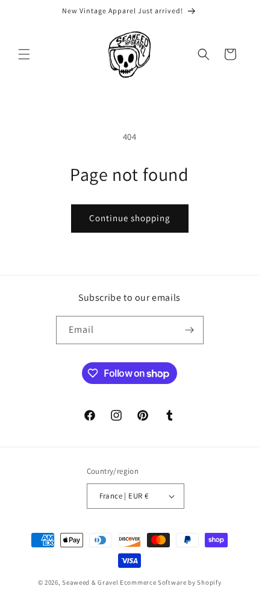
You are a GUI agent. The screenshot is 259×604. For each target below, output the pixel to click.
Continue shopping (129, 218)
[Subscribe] (189, 330)
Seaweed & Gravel (90, 582)
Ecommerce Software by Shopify (170, 582)
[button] (24, 54)
